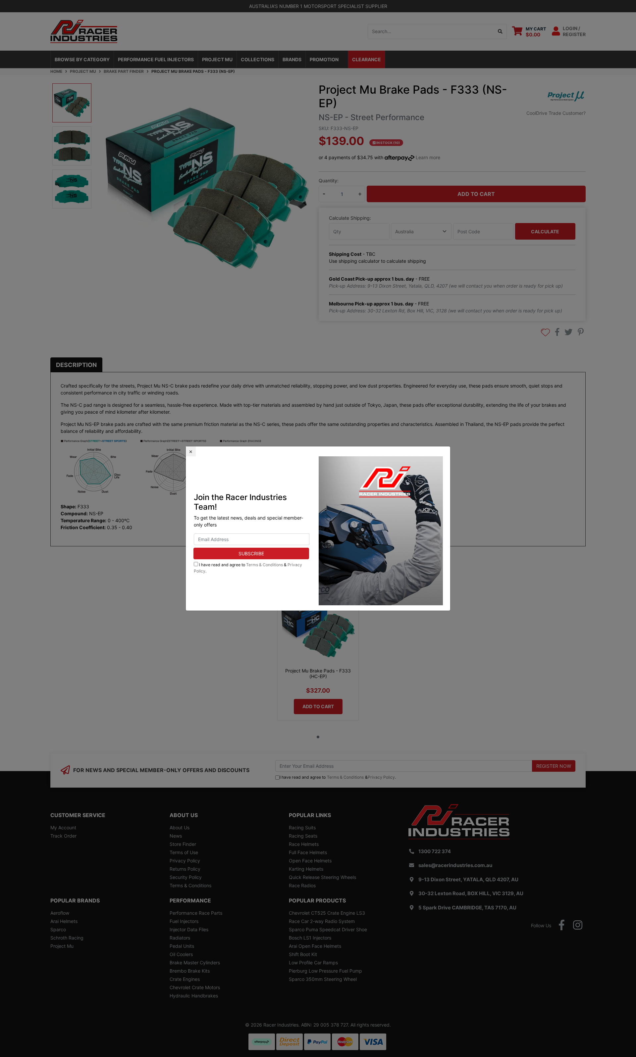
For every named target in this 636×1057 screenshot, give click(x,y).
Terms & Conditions (264, 564)
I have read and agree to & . (248, 567)
